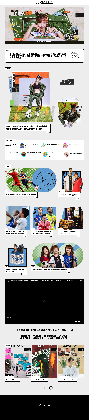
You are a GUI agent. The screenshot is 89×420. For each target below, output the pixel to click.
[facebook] (40, 405)
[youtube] (48, 405)
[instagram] (44, 405)
